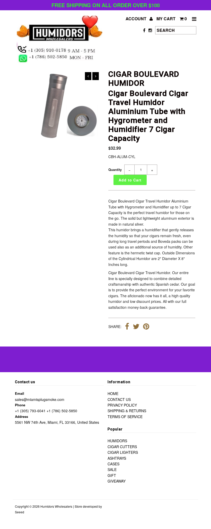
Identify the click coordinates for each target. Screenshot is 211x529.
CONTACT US (119, 399)
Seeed (19, 512)
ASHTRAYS (117, 458)
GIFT (112, 475)
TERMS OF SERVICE (125, 416)
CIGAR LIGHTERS (123, 452)
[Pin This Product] (146, 327)
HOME (113, 393)
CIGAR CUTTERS (122, 446)
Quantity (115, 169)
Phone (20, 404)
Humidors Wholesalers (56, 506)
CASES (113, 463)
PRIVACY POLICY (122, 405)
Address (21, 416)
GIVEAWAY (117, 481)
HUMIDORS (117, 440)
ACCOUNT (136, 19)
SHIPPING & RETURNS (127, 410)
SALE (112, 469)
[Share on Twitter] (136, 327)
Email (19, 393)
